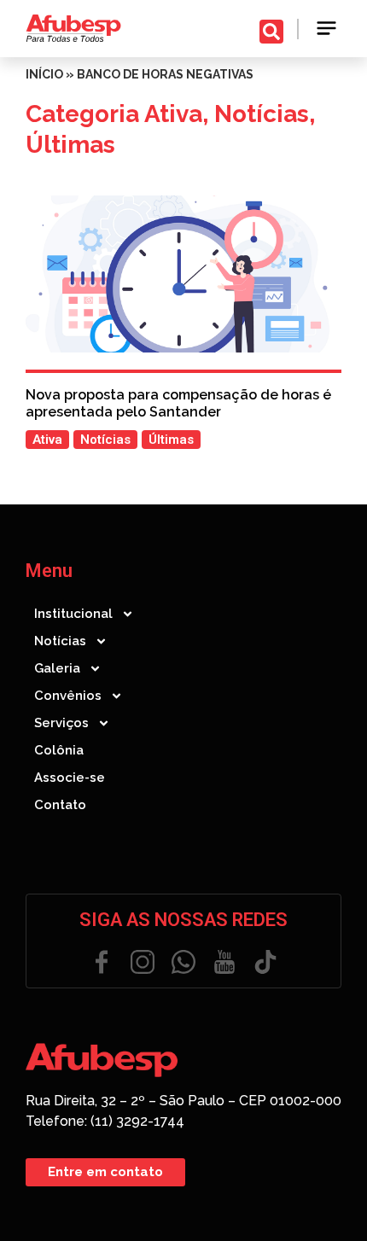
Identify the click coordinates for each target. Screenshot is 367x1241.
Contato (60, 805)
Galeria (57, 668)
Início (44, 74)
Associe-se (69, 777)
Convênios (68, 695)
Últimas (70, 145)
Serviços (61, 723)
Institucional (73, 613)
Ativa (173, 114)
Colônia (59, 750)
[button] (326, 29)
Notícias (261, 114)
